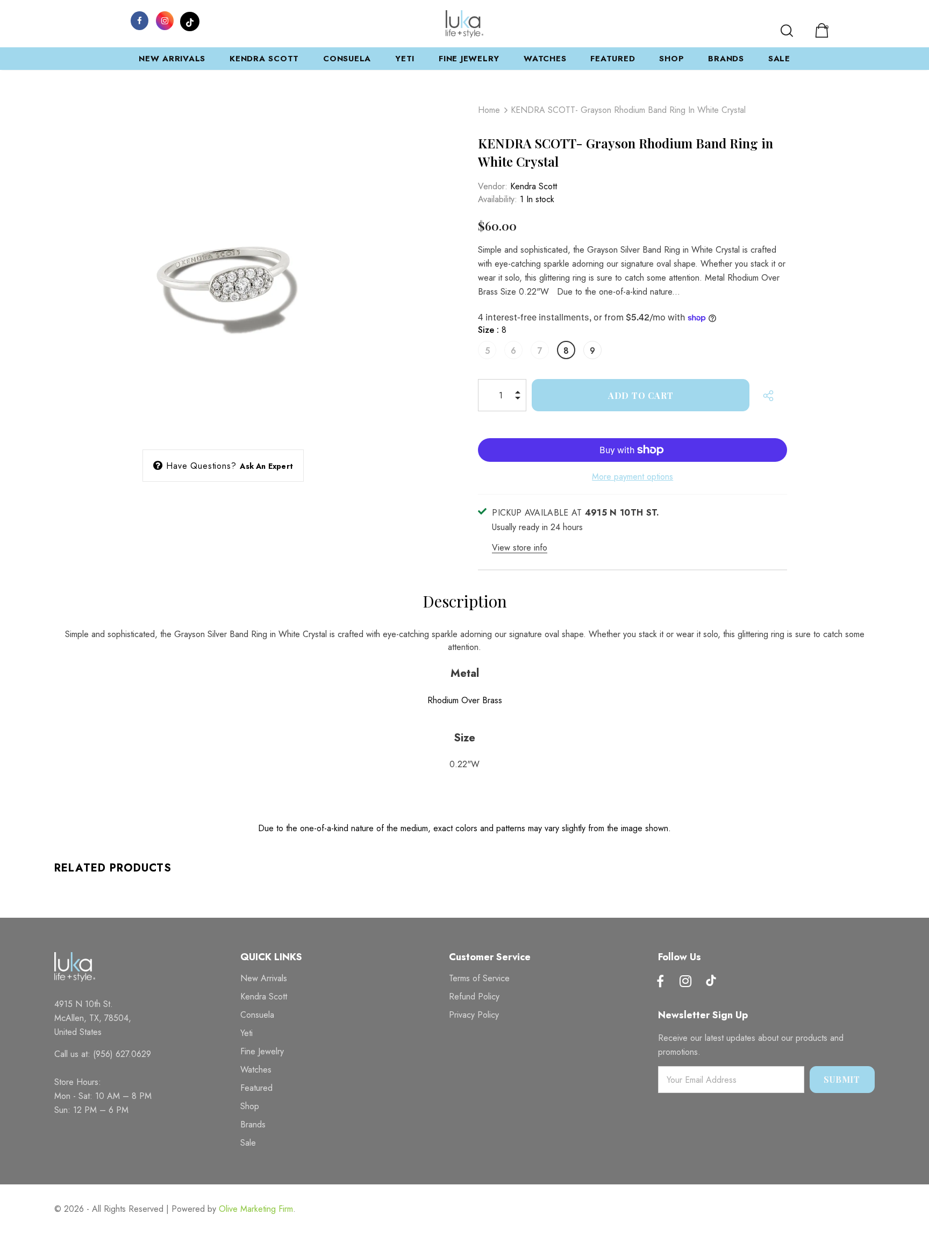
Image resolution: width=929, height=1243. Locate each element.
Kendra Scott (533, 186)
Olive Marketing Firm (256, 1209)
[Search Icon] (787, 30)
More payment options (632, 476)
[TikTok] (189, 20)
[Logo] (464, 24)
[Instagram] (164, 20)
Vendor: (493, 186)
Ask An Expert (266, 465)
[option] (223, 264)
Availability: (497, 199)
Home (489, 110)
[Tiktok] (710, 981)
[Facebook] (139, 20)
